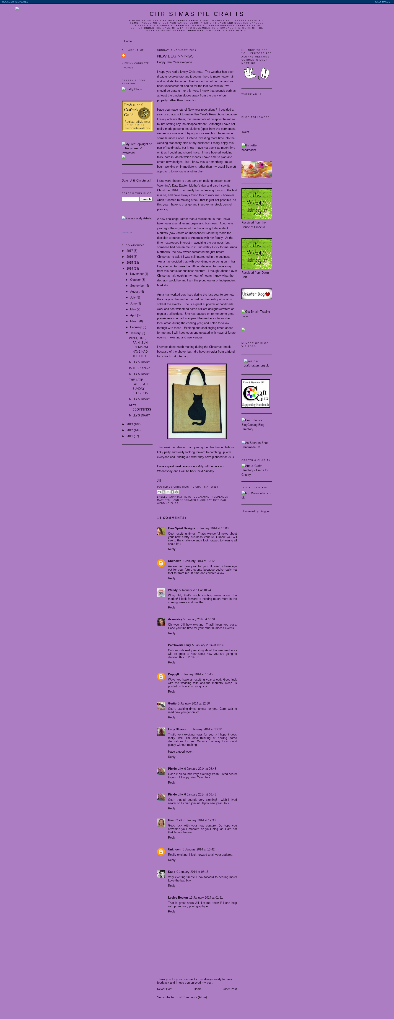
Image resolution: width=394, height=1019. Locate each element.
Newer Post (164, 989)
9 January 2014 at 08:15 (192, 871)
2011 (130, 436)
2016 (130, 256)
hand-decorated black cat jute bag (199, 500)
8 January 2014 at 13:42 (199, 849)
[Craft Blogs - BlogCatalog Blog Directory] (256, 429)
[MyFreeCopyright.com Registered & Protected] (137, 153)
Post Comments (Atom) (191, 997)
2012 (130, 430)
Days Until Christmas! (136, 180)
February (136, 327)
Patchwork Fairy (179, 645)
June (133, 303)
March (134, 321)
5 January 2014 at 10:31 (199, 619)
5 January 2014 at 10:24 (195, 590)
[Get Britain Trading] (256, 316)
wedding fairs (167, 503)
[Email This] (159, 492)
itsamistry (175, 619)
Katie (171, 871)
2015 (130, 262)
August (135, 291)
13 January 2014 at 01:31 (206, 897)
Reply (172, 549)
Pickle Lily (175, 768)
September (137, 285)
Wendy (173, 590)
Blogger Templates (15, 1)
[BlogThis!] (163, 492)
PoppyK (173, 674)
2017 (130, 250)
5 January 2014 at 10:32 (208, 645)
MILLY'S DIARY (139, 362)
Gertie (172, 703)
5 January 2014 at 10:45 (197, 674)
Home (128, 41)
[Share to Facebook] (172, 492)
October (136, 279)
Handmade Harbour (221, 447)
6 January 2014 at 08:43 (200, 768)
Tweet (245, 132)
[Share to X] (168, 492)
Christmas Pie (127, 232)
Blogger (265, 511)
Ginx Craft (175, 820)
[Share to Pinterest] (176, 492)
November (137, 274)
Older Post (230, 989)
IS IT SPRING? (139, 368)
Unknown (174, 561)
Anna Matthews (180, 497)
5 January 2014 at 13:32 (206, 729)
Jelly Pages (382, 1)
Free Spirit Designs (181, 528)
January (136, 333)
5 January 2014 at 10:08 (212, 528)
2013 (130, 424)
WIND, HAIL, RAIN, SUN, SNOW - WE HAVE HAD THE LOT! (139, 347)
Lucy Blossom (178, 729)
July (133, 297)
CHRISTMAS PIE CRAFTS (197, 13)
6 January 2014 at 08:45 (200, 794)
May (133, 309)
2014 (130, 268)
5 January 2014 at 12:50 (194, 703)
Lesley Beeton (178, 897)
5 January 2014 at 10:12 (199, 561)
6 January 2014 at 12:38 (199, 820)
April (133, 315)
